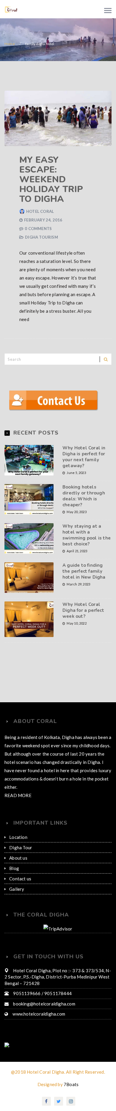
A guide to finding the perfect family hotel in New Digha (84, 563)
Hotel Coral (39, 211)
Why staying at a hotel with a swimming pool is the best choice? (86, 526)
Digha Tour (20, 839)
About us (18, 849)
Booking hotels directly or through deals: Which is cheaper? (83, 487)
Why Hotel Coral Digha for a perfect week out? (83, 602)
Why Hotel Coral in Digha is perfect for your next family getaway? (84, 448)
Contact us (20, 870)
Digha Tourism (76, 228)
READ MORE (17, 786)
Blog (13, 859)
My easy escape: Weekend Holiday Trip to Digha (51, 179)
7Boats (71, 1075)
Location (18, 828)
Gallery (16, 880)
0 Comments (38, 228)
